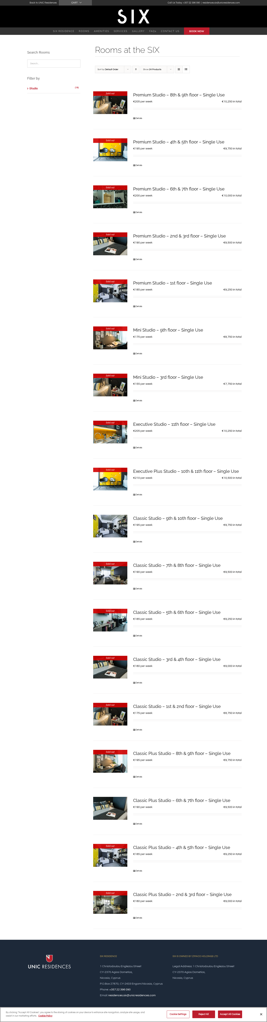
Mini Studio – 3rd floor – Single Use (168, 377)
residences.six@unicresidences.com (221, 2)
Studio (33, 88)
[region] (133, 1014)
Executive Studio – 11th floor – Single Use (174, 424)
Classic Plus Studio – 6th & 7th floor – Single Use (181, 800)
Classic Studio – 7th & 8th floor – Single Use (177, 565)
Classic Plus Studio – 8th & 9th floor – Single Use (181, 753)
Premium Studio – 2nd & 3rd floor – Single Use (179, 236)
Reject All (204, 1014)
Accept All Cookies (230, 1014)
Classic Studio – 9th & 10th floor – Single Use (178, 518)
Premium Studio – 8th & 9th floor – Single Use (179, 94)
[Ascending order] (135, 69)
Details (139, 118)
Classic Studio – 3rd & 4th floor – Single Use (177, 659)
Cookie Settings (178, 1014)
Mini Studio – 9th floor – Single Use (168, 330)
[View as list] (186, 69)
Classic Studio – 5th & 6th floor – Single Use (177, 612)
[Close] (261, 1014)
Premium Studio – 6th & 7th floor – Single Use (178, 189)
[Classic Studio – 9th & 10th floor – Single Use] (110, 526)
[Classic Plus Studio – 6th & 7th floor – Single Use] (110, 808)
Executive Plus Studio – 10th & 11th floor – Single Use (186, 471)
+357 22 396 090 (120, 989)
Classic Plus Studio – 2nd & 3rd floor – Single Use (182, 894)
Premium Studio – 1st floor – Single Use (172, 283)
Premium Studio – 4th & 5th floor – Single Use (178, 142)
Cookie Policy (45, 1016)
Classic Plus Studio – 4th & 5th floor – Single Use (181, 847)
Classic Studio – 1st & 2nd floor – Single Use (177, 706)
